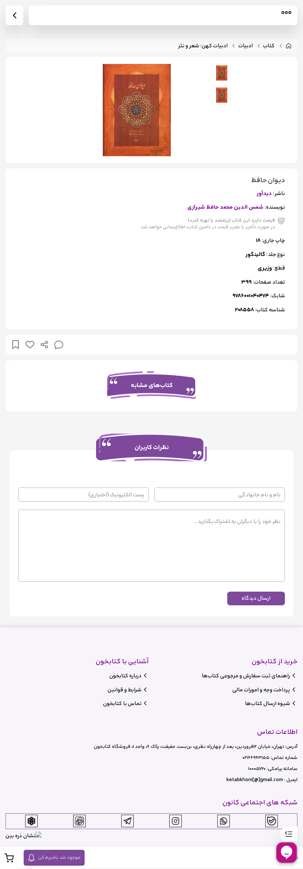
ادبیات (245, 46)
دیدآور (264, 193)
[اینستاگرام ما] (175, 821)
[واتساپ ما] (223, 821)
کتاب (269, 46)
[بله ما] (271, 821)
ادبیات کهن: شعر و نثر (203, 46)
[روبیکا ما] (31, 821)
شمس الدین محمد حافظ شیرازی (225, 207)
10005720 (257, 769)
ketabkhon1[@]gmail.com (255, 780)
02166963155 (255, 758)
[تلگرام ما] (127, 821)
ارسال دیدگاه (256, 598)
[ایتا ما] (79, 821)
